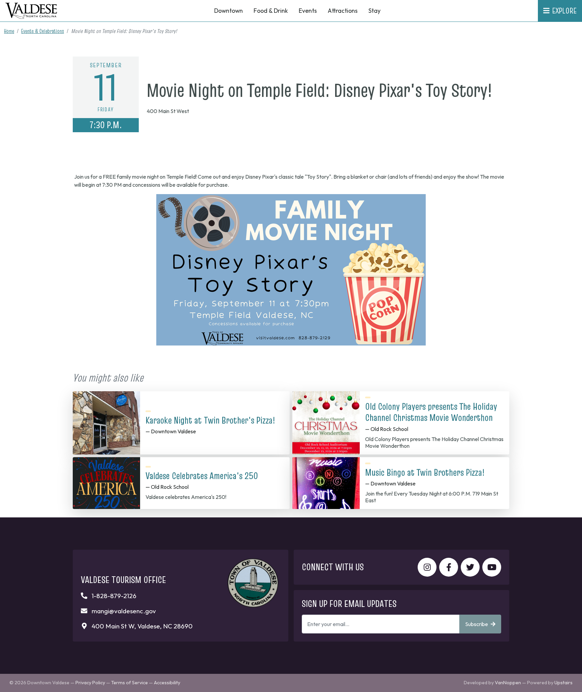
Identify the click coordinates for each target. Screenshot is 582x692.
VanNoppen (508, 683)
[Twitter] (470, 567)
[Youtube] (491, 567)
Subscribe (476, 624)
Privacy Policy (90, 683)
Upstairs (563, 683)
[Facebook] (448, 567)
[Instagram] (427, 567)
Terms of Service (129, 683)
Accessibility (167, 683)
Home (9, 31)
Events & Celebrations (42, 31)
